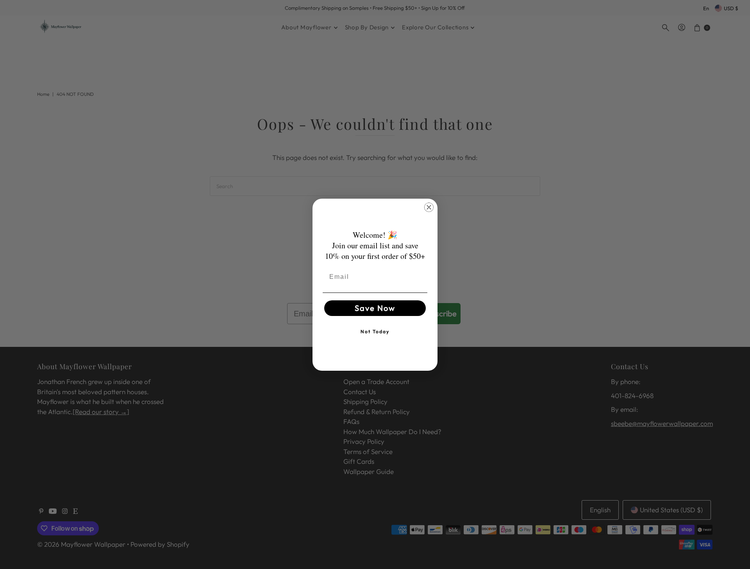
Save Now (375, 308)
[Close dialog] (429, 207)
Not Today (375, 331)
